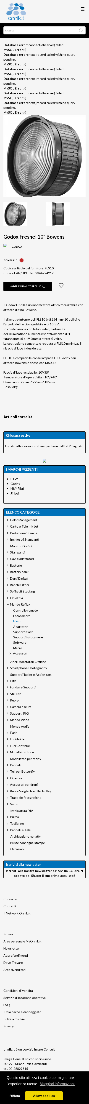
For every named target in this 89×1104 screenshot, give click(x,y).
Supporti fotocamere (28, 637)
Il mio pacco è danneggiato (22, 1012)
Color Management (23, 520)
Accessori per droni (24, 784)
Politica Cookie (14, 1019)
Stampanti (17, 552)
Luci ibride (17, 739)
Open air (16, 778)
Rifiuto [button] (15, 1096)
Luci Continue (20, 746)
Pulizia (14, 817)
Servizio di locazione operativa (24, 998)
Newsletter (11, 948)
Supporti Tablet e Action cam (31, 674)
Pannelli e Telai (20, 830)
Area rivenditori (14, 970)
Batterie (16, 565)
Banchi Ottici (19, 585)
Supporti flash (23, 632)
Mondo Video (19, 720)
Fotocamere (21, 616)
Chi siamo (10, 899)
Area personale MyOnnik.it (22, 941)
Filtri (13, 681)
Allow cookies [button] (44, 1096)
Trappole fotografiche (25, 797)
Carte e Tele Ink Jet (24, 526)
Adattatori (20, 627)
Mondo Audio (19, 726)
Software (19, 642)
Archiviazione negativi (25, 836)
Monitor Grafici (21, 546)
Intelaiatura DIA (21, 811)
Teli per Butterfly (22, 771)
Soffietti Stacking (22, 591)
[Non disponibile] (21, 260)
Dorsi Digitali (19, 578)
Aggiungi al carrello (26, 286)
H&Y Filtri (17, 488)
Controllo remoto (25, 610)
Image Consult (44, 1049)
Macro (17, 648)
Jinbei (14, 493)
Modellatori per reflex (25, 759)
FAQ (6, 1005)
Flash (17, 621)
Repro (14, 700)
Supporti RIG (19, 713)
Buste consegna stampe (27, 843)
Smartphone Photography (28, 668)
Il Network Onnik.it (17, 913)
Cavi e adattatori (22, 559)
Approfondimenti (15, 955)
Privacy (8, 1026)
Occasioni (17, 849)
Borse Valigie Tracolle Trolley (30, 791)
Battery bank (19, 572)
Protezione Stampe (23, 533)
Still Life (15, 694)
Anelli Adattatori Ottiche (28, 662)
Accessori (20, 653)
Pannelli (15, 765)
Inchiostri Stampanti (24, 539)
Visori (14, 804)
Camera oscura (20, 707)
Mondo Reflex (20, 604)
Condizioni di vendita (18, 990)
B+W (14, 479)
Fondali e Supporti (23, 687)
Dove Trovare (13, 962)
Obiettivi (16, 598)
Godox (15, 484)
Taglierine (17, 823)
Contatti (9, 906)
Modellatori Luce (22, 752)
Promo (8, 934)
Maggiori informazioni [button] (57, 1084)
